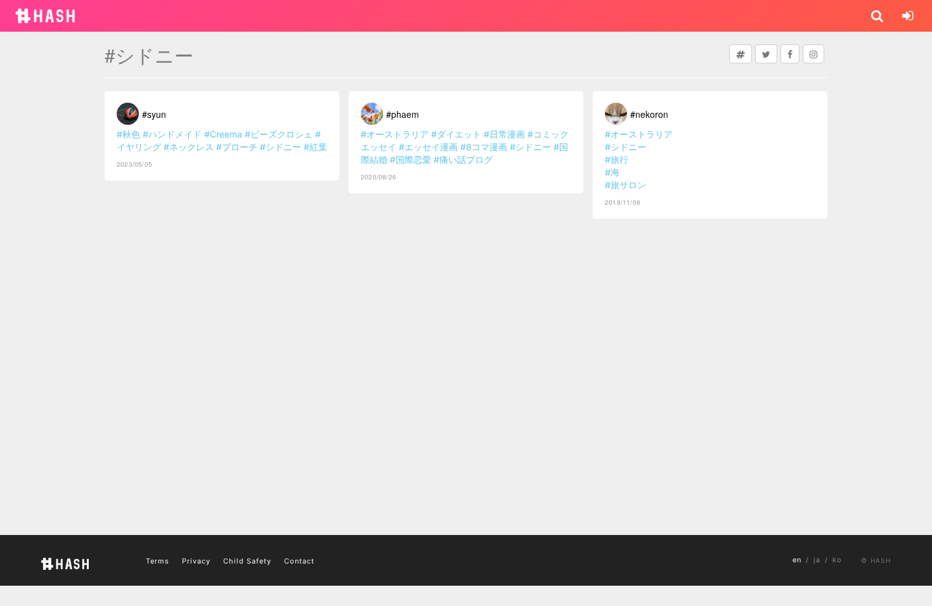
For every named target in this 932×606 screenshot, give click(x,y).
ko (837, 559)
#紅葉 (315, 146)
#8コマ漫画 (483, 146)
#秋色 (128, 134)
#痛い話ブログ (463, 159)
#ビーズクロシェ (279, 134)
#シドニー (280, 146)
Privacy (196, 561)
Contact (299, 561)
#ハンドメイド (172, 134)
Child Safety (247, 561)
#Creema (223, 134)
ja (816, 559)
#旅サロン (625, 184)
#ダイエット (456, 134)
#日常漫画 (504, 134)
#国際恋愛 (410, 159)
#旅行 (616, 159)
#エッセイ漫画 (428, 146)
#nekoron (649, 114)
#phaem (402, 114)
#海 (612, 172)
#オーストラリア (395, 134)
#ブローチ (236, 146)
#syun (154, 114)
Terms (157, 561)
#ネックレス (189, 146)
